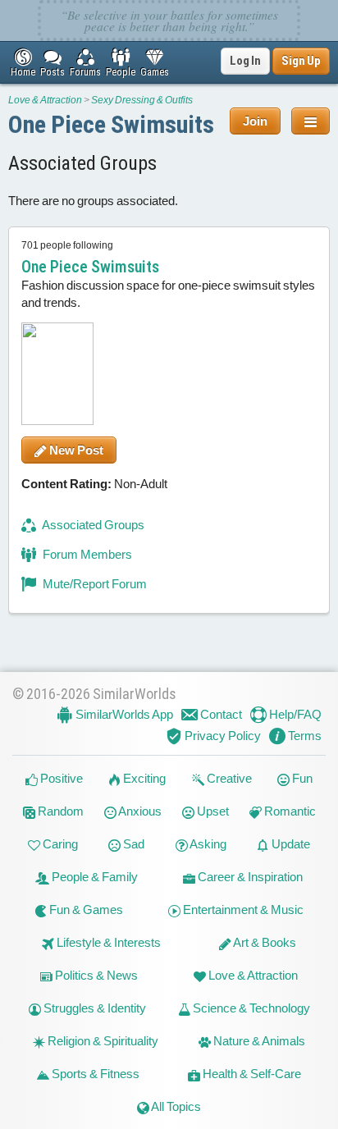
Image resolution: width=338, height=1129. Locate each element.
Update (289, 844)
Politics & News (95, 975)
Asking (207, 844)
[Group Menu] (310, 121)
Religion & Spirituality (101, 1041)
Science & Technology (250, 1008)
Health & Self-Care (250, 1074)
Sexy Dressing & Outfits (142, 100)
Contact (220, 714)
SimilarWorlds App (123, 714)
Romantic (289, 811)
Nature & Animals (258, 1041)
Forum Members (86, 554)
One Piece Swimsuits (111, 124)
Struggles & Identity (93, 1008)
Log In (245, 60)
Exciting (143, 778)
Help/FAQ (294, 714)
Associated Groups (92, 525)
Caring (59, 844)
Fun (301, 778)
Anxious (139, 811)
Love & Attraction (45, 100)
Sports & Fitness (94, 1074)
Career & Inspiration (249, 877)
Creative (228, 778)
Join (255, 121)
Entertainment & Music (242, 909)
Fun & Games (85, 909)
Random (59, 811)
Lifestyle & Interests (107, 942)
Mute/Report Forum (93, 584)
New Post (75, 450)
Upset (211, 811)
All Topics (175, 1106)
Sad (132, 844)
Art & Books (263, 942)
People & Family (93, 877)
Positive (60, 778)
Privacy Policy (221, 736)
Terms (303, 736)
